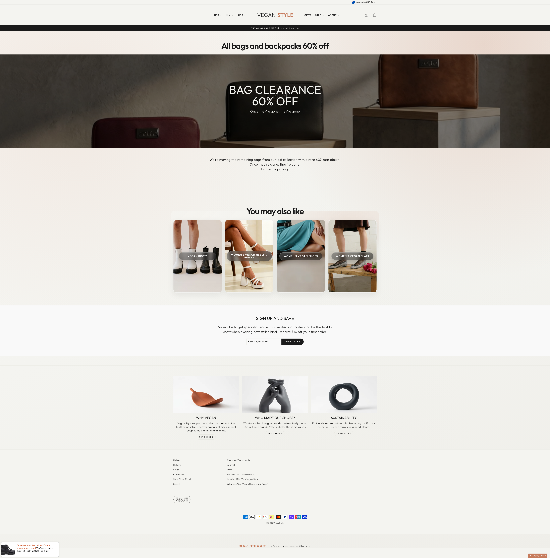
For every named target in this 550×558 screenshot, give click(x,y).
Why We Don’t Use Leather (240, 474)
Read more (343, 433)
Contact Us (179, 474)
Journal (231, 465)
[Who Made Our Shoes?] (275, 394)
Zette (272, 427)
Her (217, 15)
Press (229, 469)
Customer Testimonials (238, 460)
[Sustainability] (344, 394)
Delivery (177, 460)
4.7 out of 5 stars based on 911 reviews (290, 546)
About (332, 15)
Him (228, 15)
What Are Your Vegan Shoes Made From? (248, 484)
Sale (318, 15)
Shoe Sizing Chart (182, 479)
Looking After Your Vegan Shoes (243, 479)
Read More (206, 437)
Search (176, 484)
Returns (177, 465)
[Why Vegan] (206, 394)
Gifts (307, 15)
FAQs (176, 469)
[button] (537, 556)
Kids (240, 15)
